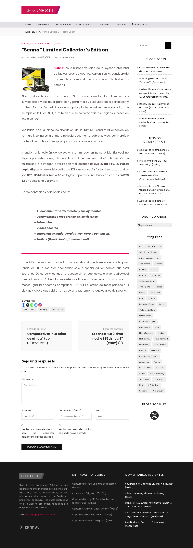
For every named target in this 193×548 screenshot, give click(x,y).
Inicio (28, 24)
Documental (48, 44)
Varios (120, 24)
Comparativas (84, 24)
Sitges (142, 373)
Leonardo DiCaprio (147, 321)
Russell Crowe (145, 368)
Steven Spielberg (157, 373)
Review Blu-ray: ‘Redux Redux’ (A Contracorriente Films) (154, 122)
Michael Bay (144, 339)
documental (57, 309)
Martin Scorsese (146, 333)
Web (98, 410)
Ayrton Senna (29, 309)
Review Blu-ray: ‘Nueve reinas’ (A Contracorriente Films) (153, 175)
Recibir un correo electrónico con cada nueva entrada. (75, 431)
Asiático (158, 264)
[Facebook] (23, 305)
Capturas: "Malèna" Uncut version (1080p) (95, 508)
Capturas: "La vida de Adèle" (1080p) (92, 514)
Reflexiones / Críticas (148, 356)
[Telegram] (36, 305)
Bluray (154, 269)
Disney (142, 292)
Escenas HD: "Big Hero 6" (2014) (89, 493)
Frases (162, 304)
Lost (157, 327)
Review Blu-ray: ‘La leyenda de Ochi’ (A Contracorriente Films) (154, 107)
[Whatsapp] (31, 305)
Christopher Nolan (147, 281)
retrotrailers (144, 362)
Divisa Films (155, 292)
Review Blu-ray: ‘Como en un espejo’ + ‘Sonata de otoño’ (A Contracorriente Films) (155, 93)
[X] (27, 305)
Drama (58, 44)
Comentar (27, 379)
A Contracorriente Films (149, 258)
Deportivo (35, 44)
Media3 (161, 333)
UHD (141, 385)
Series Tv (160, 368)
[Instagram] (40, 305)
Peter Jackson (160, 344)
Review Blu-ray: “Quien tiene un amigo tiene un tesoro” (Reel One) (154, 190)
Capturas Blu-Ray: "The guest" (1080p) (93, 520)
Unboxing (143, 391)
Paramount (144, 344)
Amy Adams (144, 264)
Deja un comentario (64, 57)
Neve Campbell (161, 339)
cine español (144, 287)
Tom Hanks (158, 379)
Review (157, 362)
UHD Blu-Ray (62, 24)
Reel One (155, 350)
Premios (142, 350)
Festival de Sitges (146, 304)
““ (59, 68)
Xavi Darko (30, 57)
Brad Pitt (142, 275)
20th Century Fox (154, 246)
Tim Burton (144, 379)
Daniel (142, 171)
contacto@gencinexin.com (40, 514)
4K (140, 246)
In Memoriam (145, 316)
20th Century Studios (148, 252)
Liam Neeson (144, 327)
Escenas (104, 24)
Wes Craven (158, 391)
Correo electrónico (70, 410)
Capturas (155, 275)
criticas (159, 287)
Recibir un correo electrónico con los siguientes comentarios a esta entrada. (37, 433)
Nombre (26, 410)
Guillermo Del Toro (147, 310)
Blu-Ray (42, 24)
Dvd (141, 298)
